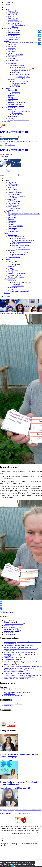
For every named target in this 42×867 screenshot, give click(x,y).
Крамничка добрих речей (16, 102)
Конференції (12, 109)
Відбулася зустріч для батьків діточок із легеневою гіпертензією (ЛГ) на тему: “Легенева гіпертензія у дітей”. (21, 662)
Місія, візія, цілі (13, 13)
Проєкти (7, 88)
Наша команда (12, 14)
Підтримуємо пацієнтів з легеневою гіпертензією (20, 649)
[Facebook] (21, 602)
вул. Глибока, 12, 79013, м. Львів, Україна (18, 692)
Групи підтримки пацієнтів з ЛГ (18, 120)
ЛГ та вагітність (13, 60)
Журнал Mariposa (13, 116)
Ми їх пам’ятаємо (14, 34)
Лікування (11, 51)
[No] (15, 866)
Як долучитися (9, 62)
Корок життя (12, 95)
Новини (10, 118)
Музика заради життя (23, 78)
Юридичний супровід (19, 83)
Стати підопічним (14, 37)
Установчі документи (15, 21)
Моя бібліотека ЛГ (14, 86)
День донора (16, 72)
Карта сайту (8, 705)
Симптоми (11, 48)
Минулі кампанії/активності (21, 74)
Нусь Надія (7, 656)
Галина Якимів (9, 659)
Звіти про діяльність (14, 23)
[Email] (21, 607)
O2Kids (10, 97)
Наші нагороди (13, 18)
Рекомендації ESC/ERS (15, 55)
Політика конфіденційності (13, 704)
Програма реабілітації (15, 104)
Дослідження (12, 56)
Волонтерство (12, 64)
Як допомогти (12, 35)
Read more (3, 611)
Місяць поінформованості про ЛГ (23, 69)
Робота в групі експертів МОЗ (22, 81)
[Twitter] (21, 605)
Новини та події (9, 107)
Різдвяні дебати (17, 113)
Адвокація (11, 79)
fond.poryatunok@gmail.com (13, 695)
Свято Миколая (13, 99)
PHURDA (15, 27)
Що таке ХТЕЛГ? (14, 46)
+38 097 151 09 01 (6, 154)
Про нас (6, 9)
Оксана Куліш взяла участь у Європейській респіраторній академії (18, 646)
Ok (12, 866)
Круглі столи (16, 85)
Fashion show (16, 92)
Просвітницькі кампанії (16, 65)
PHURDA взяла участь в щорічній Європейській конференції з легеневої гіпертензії (20, 653)
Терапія (10, 53)
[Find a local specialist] (9, 140)
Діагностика (12, 49)
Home (6, 304)
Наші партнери (13, 20)
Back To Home (4, 311)
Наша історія (12, 11)
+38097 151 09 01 (9, 694)
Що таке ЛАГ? (13, 44)
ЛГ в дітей (11, 58)
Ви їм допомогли (13, 32)
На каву (10, 100)
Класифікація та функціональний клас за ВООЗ (24, 42)
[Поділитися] (21, 609)
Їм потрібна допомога (15, 30)
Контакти (7, 121)
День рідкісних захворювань (21, 71)
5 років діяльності (18, 114)
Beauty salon (16, 93)
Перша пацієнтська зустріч (21, 111)
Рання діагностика (22, 76)
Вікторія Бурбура (9, 657)
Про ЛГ (6, 41)
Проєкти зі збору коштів (16, 106)
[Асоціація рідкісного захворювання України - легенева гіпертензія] (21, 143)
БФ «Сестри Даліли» (19, 25)
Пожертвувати (5, 296)
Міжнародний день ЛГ (19, 67)
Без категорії (8, 620)
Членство (11, 16)
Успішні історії (13, 39)
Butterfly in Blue (13, 90)
